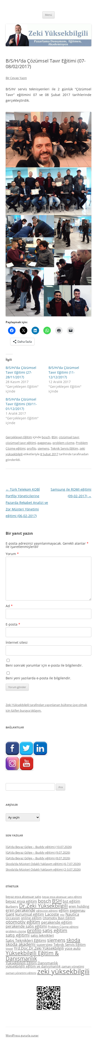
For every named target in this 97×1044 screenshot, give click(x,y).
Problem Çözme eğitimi (63, 927)
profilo (31, 448)
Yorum (12, 553)
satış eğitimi (18, 935)
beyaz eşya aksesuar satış (23, 896)
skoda (73, 939)
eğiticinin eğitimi (47, 911)
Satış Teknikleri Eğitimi (26, 940)
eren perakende (20, 910)
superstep (44, 944)
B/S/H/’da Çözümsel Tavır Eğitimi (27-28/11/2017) (21, 372)
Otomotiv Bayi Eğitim (59, 918)
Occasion (13, 918)
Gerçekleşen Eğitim (19, 437)
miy (62, 914)
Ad (9, 606)
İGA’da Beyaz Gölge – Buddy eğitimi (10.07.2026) (39, 847)
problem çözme (63, 443)
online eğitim (31, 918)
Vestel (9, 948)
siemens (43, 448)
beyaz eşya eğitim (21, 901)
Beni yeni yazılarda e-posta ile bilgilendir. (38, 678)
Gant (10, 914)
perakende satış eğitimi (26, 926)
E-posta (13, 624)
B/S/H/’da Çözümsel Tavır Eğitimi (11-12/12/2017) (63, 372)
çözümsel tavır (69, 437)
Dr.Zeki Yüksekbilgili (43, 905)
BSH (54, 437)
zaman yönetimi (72, 966)
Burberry (12, 906)
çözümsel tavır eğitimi (21, 443)
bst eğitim (71, 901)
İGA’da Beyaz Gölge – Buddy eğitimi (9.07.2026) (38, 852)
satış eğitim (54, 930)
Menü (48, 15)
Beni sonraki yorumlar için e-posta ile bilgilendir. (44, 665)
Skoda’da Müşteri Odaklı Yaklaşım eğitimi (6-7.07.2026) (43, 864)
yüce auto (73, 948)
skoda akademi (21, 944)
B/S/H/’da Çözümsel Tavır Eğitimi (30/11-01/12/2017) (21, 404)
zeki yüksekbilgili (63, 971)
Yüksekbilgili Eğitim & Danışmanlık (32, 955)
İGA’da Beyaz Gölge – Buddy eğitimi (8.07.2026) (38, 858)
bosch (46, 437)
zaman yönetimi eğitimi (21, 973)
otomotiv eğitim (23, 922)
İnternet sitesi (17, 642)
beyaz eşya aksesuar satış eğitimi (62, 896)
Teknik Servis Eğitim (64, 448)
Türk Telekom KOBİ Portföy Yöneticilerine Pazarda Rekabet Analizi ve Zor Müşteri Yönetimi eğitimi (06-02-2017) (27, 502)
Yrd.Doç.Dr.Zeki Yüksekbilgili (39, 948)
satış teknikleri (42, 935)
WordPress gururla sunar (22, 1035)
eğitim (64, 910)
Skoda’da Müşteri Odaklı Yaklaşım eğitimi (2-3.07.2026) (43, 869)
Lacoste (52, 914)
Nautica (72, 914)
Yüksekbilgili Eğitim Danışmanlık (32, 962)
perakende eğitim (56, 922)
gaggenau (44, 443)
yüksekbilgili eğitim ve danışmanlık (33, 966)
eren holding (79, 906)
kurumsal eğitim (29, 914)
